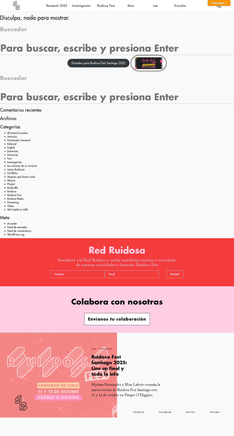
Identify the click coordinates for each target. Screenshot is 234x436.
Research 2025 (56, 5)
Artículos (12, 136)
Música (11, 180)
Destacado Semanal (18, 140)
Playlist (11, 184)
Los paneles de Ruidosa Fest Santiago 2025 (135, 362)
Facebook (138, 412)
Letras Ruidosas (16, 169)
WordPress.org (15, 234)
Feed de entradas (17, 227)
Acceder (12, 223)
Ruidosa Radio (15, 198)
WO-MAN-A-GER (17, 209)
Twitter (190, 412)
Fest (9, 158)
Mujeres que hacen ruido (21, 176)
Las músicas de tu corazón (22, 165)
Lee (155, 5)
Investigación (81, 5)
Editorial (11, 144)
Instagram (165, 412)
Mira (131, 5)
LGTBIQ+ (12, 173)
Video (10, 206)
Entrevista (12, 151)
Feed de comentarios (19, 231)
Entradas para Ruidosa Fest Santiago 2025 (98, 63)
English (11, 147)
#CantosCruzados (17, 133)
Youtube (214, 412)
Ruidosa (11, 191)
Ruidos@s (12, 187)
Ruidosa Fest (106, 5)
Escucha (180, 5)
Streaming (13, 202)
